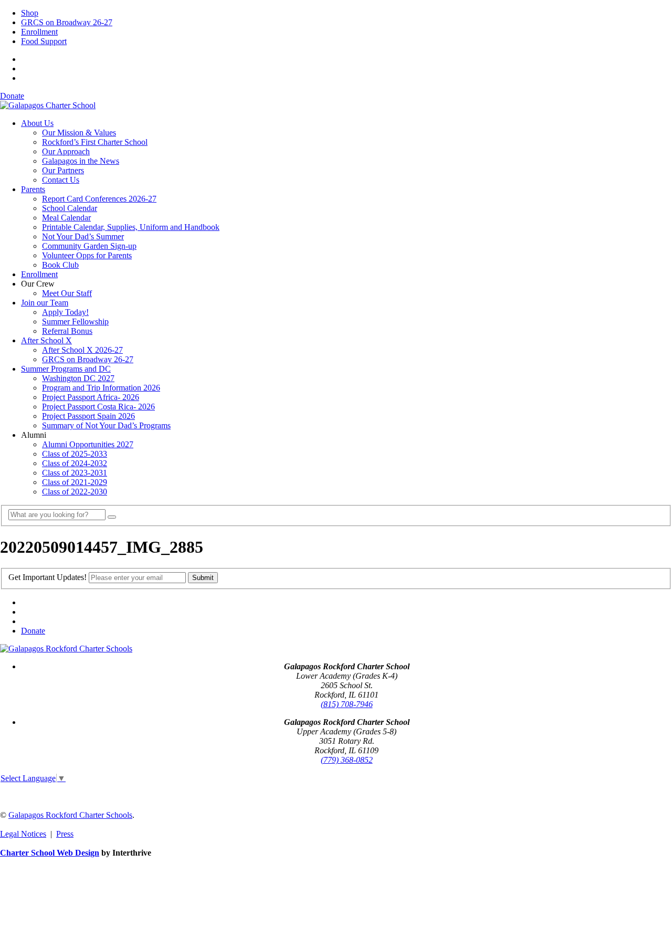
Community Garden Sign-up (89, 245)
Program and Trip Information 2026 (101, 387)
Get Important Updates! (47, 577)
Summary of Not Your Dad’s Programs (106, 425)
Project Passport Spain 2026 (88, 416)
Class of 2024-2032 (74, 463)
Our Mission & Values (79, 132)
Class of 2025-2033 (74, 453)
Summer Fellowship (75, 321)
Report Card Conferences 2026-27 (99, 198)
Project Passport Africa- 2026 (90, 397)
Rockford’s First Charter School (95, 142)
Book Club (60, 264)
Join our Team (44, 302)
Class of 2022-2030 (74, 491)
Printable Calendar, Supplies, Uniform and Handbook (130, 227)
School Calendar (69, 208)
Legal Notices (23, 833)
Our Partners (63, 170)
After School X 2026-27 (82, 349)
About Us (37, 123)
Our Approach (66, 151)
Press (65, 833)
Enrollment (39, 31)
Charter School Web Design (49, 852)
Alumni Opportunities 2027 (87, 444)
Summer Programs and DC (66, 368)
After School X (46, 340)
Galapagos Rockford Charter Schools (70, 814)
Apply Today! (65, 312)
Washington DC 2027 (78, 378)
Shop (29, 12)
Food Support (44, 41)
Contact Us (60, 179)
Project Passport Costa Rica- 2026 (98, 406)
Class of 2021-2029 (74, 482)
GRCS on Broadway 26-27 (66, 22)
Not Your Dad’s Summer (83, 236)
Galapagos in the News (80, 160)
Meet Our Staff (67, 293)
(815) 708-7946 (347, 704)
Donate (12, 95)
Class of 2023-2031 (74, 472)
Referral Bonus (67, 330)
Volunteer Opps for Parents (87, 255)
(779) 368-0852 (347, 759)
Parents (33, 189)
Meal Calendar (66, 217)
